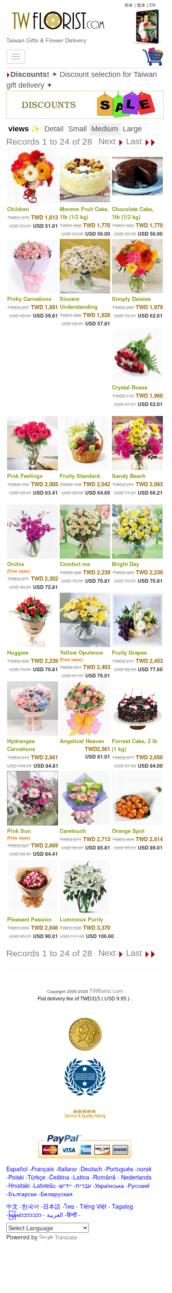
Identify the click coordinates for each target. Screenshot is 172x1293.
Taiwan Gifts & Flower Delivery (46, 40)
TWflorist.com (106, 991)
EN (152, 5)
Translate (66, 1237)
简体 (128, 5)
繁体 (141, 5)
